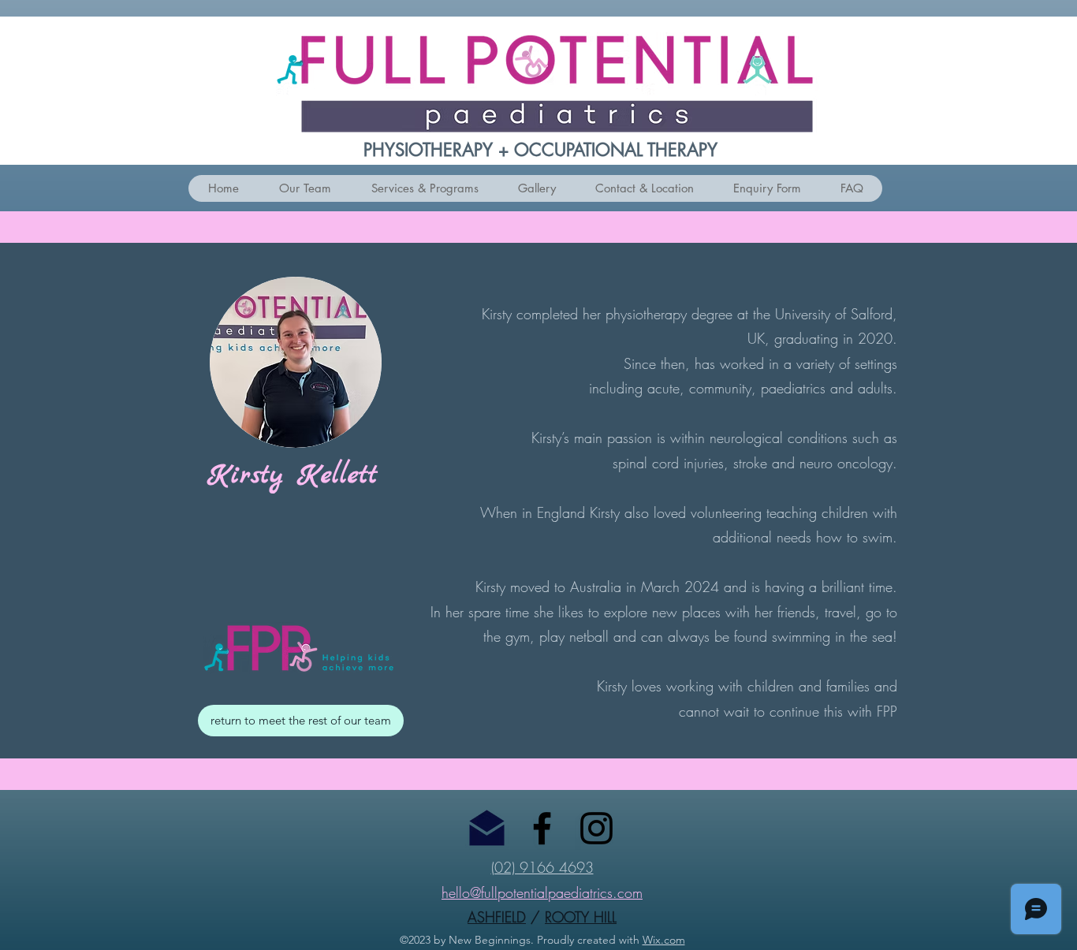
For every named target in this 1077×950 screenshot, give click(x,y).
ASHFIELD (497, 916)
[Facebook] (542, 828)
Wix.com (664, 940)
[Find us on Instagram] (596, 828)
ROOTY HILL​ (581, 916)
